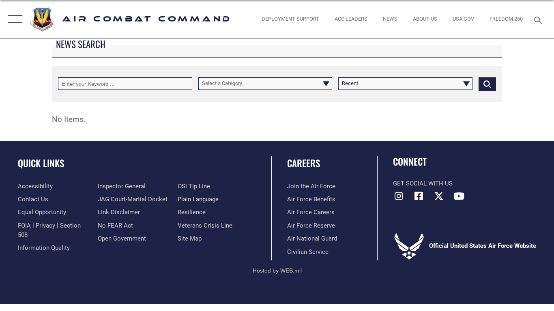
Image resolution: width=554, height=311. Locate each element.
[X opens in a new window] (439, 196)
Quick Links (41, 163)
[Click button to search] (487, 83)
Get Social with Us (423, 183)
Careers (303, 163)
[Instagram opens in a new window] (399, 196)
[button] (13, 19)
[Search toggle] (539, 19)
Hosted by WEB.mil (277, 270)
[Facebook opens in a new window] (419, 196)
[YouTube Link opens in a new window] (459, 196)
